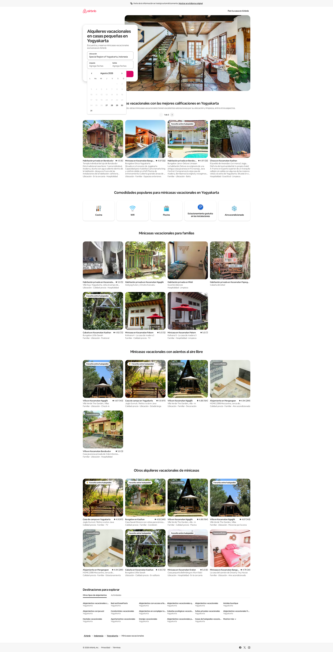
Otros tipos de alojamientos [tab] (95, 595)
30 (122, 105)
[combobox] (110, 56)
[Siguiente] (172, 115)
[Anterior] (161, 115)
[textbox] (98, 65)
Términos (117, 647)
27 (107, 105)
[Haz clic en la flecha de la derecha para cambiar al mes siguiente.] (122, 73)
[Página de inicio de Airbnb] (89, 11)
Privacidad (105, 647)
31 (91, 111)
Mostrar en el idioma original (191, 3)
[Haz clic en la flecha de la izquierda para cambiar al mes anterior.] (92, 73)
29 (117, 105)
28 (112, 105)
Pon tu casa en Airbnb (238, 11)
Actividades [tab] (116, 595)
